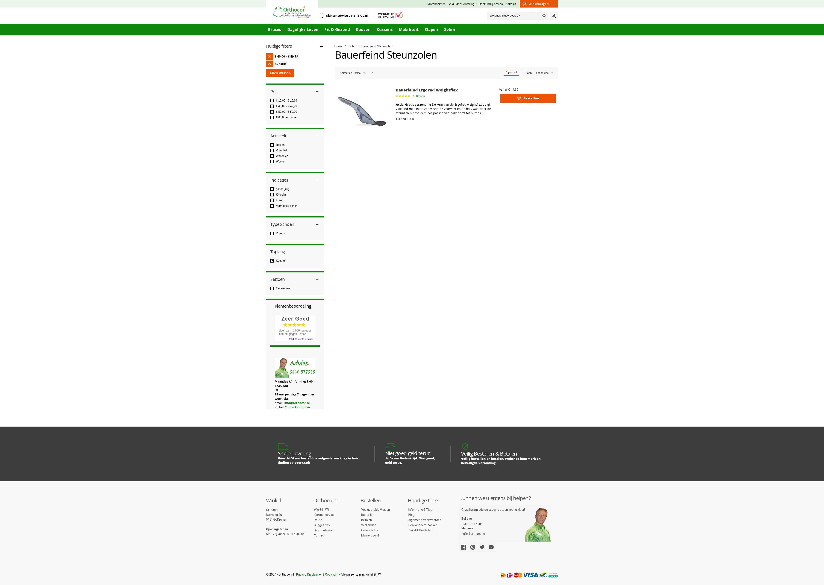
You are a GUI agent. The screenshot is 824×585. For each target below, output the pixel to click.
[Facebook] (463, 547)
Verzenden (368, 525)
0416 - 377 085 (472, 524)
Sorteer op (346, 72)
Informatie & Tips (420, 509)
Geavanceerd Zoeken (423, 525)
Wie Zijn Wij (321, 509)
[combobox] (517, 16)
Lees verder (405, 119)
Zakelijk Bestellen (420, 530)
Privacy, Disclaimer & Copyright (317, 574)
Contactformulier (297, 407)
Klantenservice (436, 4)
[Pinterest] (472, 547)
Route (318, 520)
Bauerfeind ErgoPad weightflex (427, 90)
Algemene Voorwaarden (424, 520)
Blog (411, 515)
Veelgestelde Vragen (375, 509)
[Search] (544, 16)
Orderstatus (369, 530)
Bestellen (367, 515)
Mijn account (370, 535)
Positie (357, 72)
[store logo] (292, 12)
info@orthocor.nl (297, 403)
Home (338, 46)
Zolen (352, 46)
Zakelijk (511, 4)
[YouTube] (491, 547)
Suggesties (322, 525)
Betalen (366, 520)
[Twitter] (482, 547)
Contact (319, 535)
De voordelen (323, 530)
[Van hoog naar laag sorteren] (372, 73)
